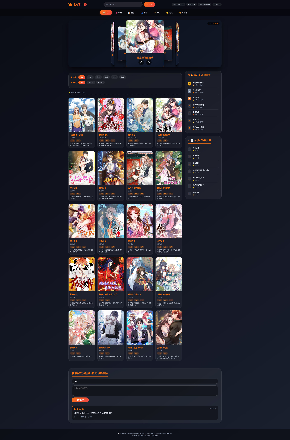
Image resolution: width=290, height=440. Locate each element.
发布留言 (81, 400)
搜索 (150, 4)
